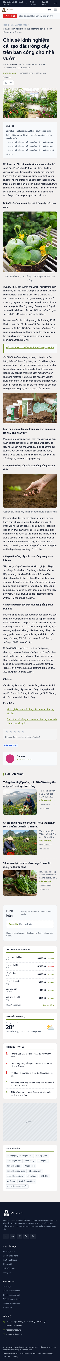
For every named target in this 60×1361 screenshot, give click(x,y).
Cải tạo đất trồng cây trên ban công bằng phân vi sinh (30, 142)
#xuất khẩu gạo (13, 1166)
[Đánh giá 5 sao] (23, 732)
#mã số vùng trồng (27, 1181)
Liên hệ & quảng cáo (11, 1303)
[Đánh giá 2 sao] (11, 732)
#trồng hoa (43, 1161)
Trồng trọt (7, 1273)
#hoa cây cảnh (35, 1171)
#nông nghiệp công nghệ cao (19, 1156)
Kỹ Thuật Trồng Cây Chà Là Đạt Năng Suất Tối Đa (32, 1074)
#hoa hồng (31, 1176)
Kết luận (9, 154)
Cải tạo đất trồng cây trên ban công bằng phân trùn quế (31, 150)
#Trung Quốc (41, 1156)
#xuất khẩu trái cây (15, 1176)
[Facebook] (6, 1236)
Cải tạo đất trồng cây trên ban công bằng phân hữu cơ (30, 146)
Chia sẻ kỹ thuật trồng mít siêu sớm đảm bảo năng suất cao (31, 1064)
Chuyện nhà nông (10, 1256)
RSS (55, 3)
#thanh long (30, 1166)
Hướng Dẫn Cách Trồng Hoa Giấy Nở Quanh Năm (31, 1055)
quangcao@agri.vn (14, 1334)
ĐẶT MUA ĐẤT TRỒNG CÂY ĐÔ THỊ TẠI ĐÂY (30, 347)
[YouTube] (12, 1236)
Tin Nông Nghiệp (10, 1260)
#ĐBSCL (44, 1176)
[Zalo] (19, 1236)
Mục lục (10, 126)
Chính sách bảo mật (11, 1295)
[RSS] (33, 1236)
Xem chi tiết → (48, 1005)
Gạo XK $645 (45, 3)
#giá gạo (11, 1181)
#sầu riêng (29, 1161)
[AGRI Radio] (49, 9)
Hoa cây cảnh (9, 1251)
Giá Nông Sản (9, 1268)
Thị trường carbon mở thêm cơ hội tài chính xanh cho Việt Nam (30, 1093)
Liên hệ (15, 1356)
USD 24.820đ (33, 3)
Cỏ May (13, 64)
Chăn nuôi (7, 1264)
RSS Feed (7, 1308)
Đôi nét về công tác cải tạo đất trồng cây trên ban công (28, 131)
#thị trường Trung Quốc (17, 1186)
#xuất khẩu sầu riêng (16, 1171)
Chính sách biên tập (11, 1291)
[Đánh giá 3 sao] (15, 732)
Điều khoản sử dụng (11, 1299)
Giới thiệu (7, 1287)
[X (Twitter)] (26, 1236)
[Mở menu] (55, 9)
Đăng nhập (13, 924)
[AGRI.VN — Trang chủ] (7, 10)
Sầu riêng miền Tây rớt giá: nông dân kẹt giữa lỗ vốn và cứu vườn (32, 1084)
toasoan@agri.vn (13, 1330)
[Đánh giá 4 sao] (19, 732)
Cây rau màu (9, 73)
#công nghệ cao (14, 1161)
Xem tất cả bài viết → (25, 760)
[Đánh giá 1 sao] (7, 732)
